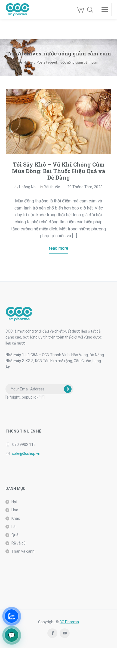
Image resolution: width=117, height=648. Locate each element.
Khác (15, 518)
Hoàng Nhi (27, 187)
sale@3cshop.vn (26, 453)
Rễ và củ (18, 543)
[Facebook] (52, 633)
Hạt (14, 502)
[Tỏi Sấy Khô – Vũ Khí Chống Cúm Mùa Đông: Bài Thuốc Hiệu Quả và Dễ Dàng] (58, 121)
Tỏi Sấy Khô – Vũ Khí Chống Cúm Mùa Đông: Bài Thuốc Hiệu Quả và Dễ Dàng (58, 171)
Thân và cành (23, 551)
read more (58, 248)
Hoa (14, 510)
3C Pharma (69, 622)
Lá (13, 526)
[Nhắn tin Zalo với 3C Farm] (11, 616)
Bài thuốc (52, 187)
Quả (15, 535)
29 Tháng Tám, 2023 (85, 187)
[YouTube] (65, 633)
